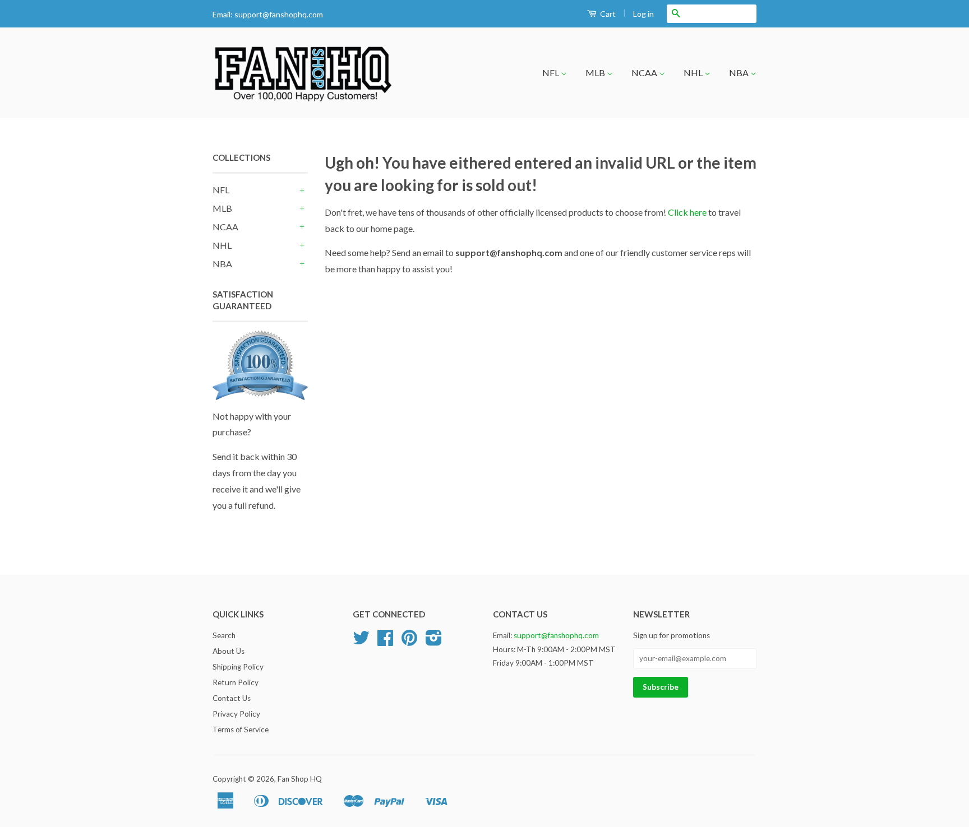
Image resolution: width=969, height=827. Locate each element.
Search (224, 635)
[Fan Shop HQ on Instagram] (433, 641)
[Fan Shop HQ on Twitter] (361, 641)
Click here (687, 212)
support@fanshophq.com (278, 14)
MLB (596, 72)
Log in (643, 13)
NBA (739, 72)
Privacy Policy (236, 713)
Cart (607, 13)
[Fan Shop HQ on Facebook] (385, 641)
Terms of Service (241, 729)
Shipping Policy (238, 666)
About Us (228, 651)
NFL (551, 72)
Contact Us (232, 698)
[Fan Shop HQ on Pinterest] (409, 641)
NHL (694, 72)
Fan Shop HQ (300, 778)
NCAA (645, 72)
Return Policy (236, 682)
